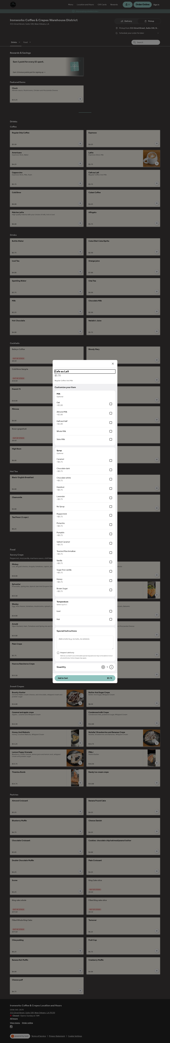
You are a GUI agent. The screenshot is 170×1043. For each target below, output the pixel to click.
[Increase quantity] (111, 667)
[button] (85, 678)
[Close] (112, 363)
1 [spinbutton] (107, 667)
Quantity (61, 667)
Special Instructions (67, 631)
